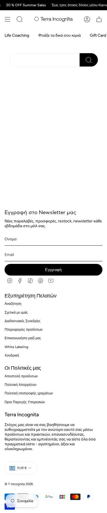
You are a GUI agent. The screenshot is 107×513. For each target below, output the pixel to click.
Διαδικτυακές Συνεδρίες (23, 321)
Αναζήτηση (13, 303)
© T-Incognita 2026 (19, 484)
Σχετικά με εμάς (16, 312)
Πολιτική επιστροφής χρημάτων (29, 393)
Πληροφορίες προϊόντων (24, 329)
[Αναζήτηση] (20, 19)
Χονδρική (12, 355)
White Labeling (16, 347)
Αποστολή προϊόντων (21, 376)
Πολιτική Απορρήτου (21, 384)
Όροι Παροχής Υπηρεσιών (25, 402)
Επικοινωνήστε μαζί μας (23, 338)
